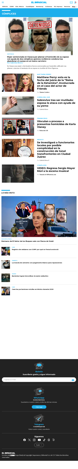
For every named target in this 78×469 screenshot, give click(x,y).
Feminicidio (42, 118)
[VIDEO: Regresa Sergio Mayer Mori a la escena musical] (18, 173)
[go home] (39, 453)
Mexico (40, 139)
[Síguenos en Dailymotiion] (54, 440)
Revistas (67, 6)
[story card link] (39, 36)
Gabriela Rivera (16, 63)
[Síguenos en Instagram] (34, 440)
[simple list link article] (39, 217)
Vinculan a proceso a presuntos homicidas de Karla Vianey (56, 124)
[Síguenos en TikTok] (44, 440)
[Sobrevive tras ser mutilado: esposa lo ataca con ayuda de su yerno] (18, 105)
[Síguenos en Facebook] (24, 440)
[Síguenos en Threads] (49, 440)
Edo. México (20, 6)
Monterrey (39, 6)
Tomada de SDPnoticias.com (48, 174)
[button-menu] (2, 2)
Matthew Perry (44, 74)
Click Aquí (39, 407)
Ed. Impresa (58, 6)
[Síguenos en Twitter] (29, 440)
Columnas (48, 6)
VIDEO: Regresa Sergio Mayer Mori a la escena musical (56, 170)
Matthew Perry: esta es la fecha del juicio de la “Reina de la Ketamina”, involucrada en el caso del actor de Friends (55, 83)
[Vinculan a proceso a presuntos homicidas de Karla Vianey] (18, 126)
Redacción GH (44, 130)
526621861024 (39, 400)
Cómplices (42, 165)
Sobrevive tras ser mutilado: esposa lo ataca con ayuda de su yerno (56, 103)
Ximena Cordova (44, 92)
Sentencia (10, 54)
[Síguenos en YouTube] (39, 440)
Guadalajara (30, 6)
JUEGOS (5, 6)
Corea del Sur (43, 97)
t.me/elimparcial (39, 426)
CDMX (12, 6)
